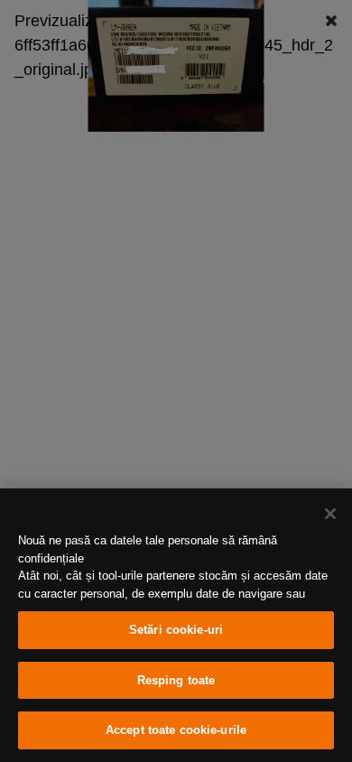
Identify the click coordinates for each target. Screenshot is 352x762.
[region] (176, 625)
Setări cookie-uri (176, 630)
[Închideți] (330, 514)
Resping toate (176, 680)
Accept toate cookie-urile (176, 730)
